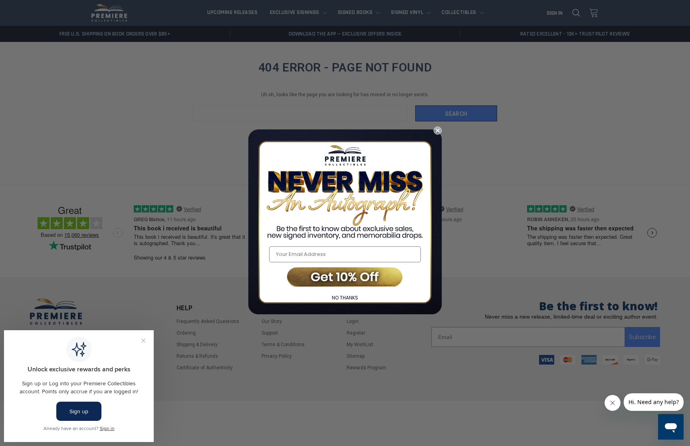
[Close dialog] (438, 131)
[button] (345, 277)
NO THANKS (345, 297)
